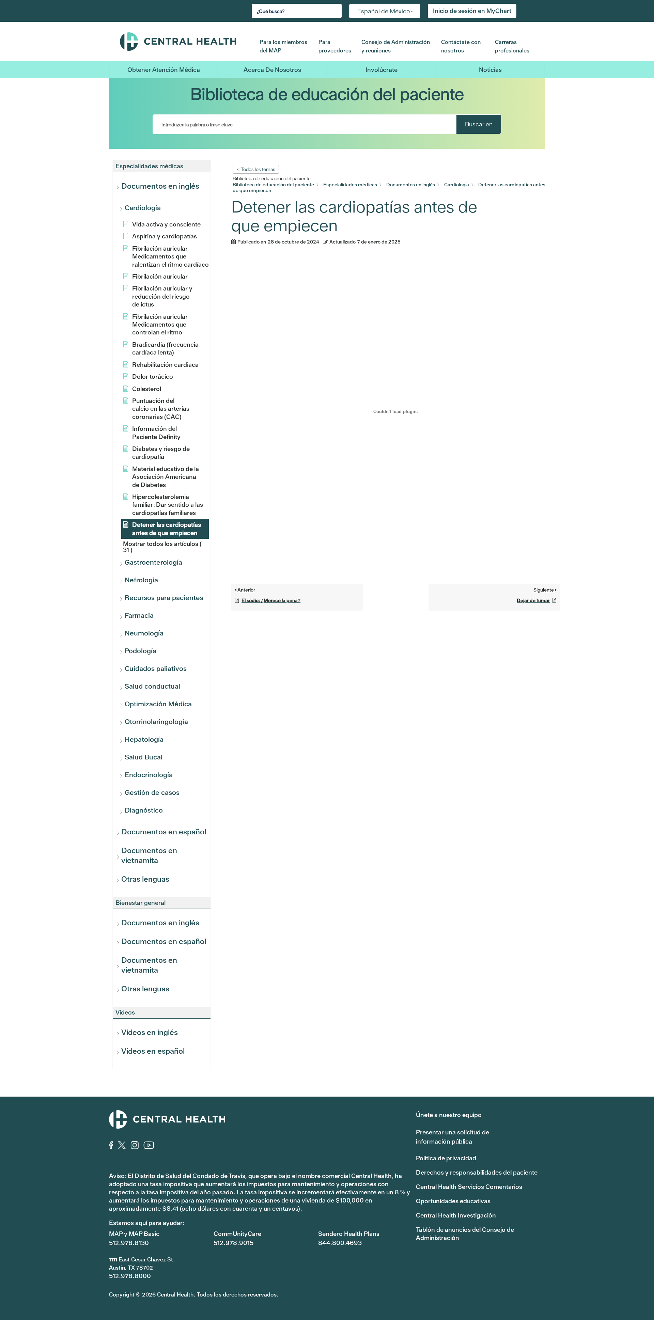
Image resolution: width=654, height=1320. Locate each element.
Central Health (184, 41)
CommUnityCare (237, 1234)
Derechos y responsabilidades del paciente (477, 1172)
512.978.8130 (129, 1243)
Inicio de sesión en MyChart (472, 11)
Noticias (490, 70)
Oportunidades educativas (453, 1201)
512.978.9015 (233, 1243)
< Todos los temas (255, 169)
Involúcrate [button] (381, 70)
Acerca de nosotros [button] (272, 70)
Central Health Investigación (456, 1215)
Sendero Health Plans (348, 1234)
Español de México (383, 11)
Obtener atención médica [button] (163, 70)
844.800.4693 (340, 1243)
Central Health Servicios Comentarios (469, 1187)
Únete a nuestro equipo (449, 1115)
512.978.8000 (130, 1276)
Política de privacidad (446, 1158)
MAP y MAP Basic (134, 1234)
